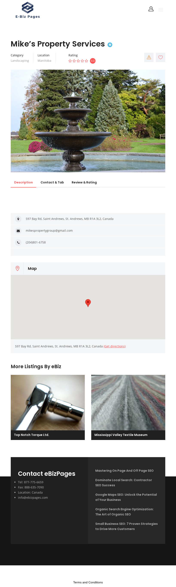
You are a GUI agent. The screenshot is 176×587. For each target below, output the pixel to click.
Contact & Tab (52, 182)
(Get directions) (115, 346)
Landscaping (20, 61)
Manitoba (44, 61)
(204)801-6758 (36, 242)
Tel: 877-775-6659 (30, 482)
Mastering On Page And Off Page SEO (124, 470)
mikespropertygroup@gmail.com (49, 230)
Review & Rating (84, 182)
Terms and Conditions (88, 582)
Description (23, 182)
